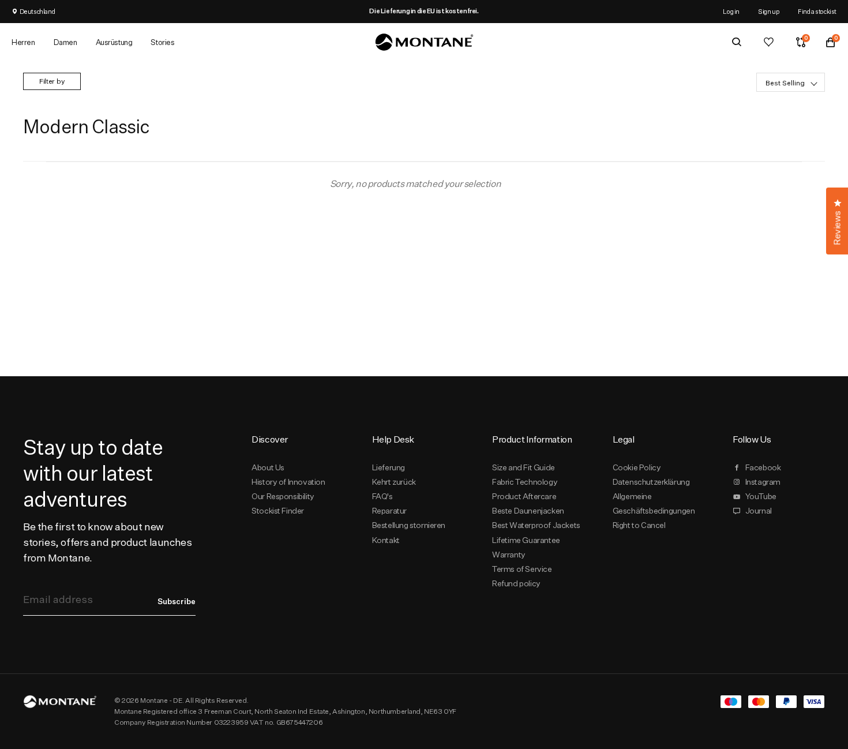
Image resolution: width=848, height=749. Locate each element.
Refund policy (516, 583)
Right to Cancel (639, 525)
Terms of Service (521, 569)
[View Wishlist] (769, 42)
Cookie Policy (637, 467)
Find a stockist (817, 11)
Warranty (509, 554)
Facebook (763, 467)
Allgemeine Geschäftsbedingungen (654, 503)
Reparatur (389, 510)
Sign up (768, 11)
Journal (758, 510)
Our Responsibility (283, 496)
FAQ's (382, 496)
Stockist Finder (278, 510)
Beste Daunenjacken (528, 510)
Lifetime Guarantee (526, 540)
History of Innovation (288, 481)
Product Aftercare (524, 496)
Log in (731, 11)
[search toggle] (737, 42)
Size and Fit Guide (523, 467)
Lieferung (388, 467)
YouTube (760, 496)
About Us (268, 467)
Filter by (52, 81)
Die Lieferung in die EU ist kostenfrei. (423, 11)
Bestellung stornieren (408, 525)
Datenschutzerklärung (651, 481)
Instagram (763, 481)
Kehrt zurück (394, 481)
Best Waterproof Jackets (536, 525)
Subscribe (176, 601)
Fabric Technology (524, 481)
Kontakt (386, 540)
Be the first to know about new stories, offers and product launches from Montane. (107, 542)
